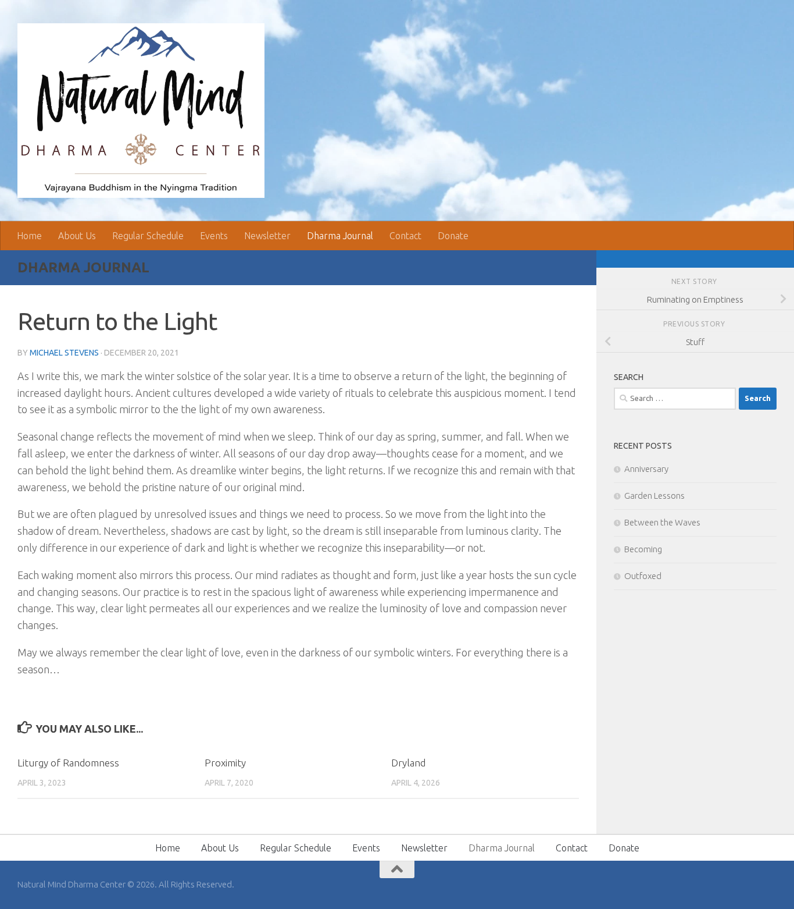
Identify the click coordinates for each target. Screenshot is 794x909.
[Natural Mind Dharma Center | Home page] (140, 110)
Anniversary (646, 469)
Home (29, 235)
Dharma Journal (340, 235)
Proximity (225, 762)
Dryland (408, 762)
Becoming (643, 549)
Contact (405, 235)
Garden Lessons (654, 495)
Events (214, 235)
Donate (453, 235)
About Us (77, 235)
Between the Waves (662, 522)
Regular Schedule (148, 235)
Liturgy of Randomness (68, 762)
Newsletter (267, 235)
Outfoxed (642, 576)
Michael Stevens (64, 352)
